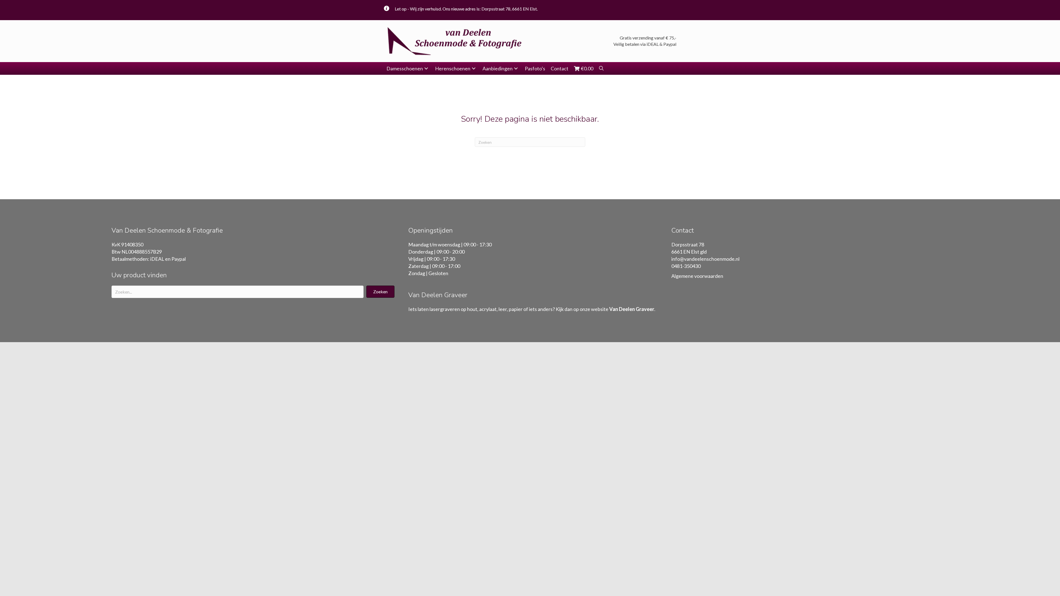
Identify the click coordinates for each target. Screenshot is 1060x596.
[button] (426, 68)
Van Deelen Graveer (631, 309)
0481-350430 (686, 266)
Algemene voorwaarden (697, 276)
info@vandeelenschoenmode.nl (705, 259)
